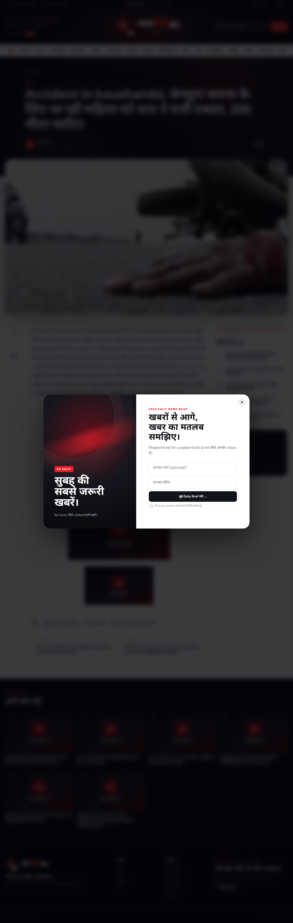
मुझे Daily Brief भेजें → (193, 496)
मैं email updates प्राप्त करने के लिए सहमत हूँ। (178, 505)
